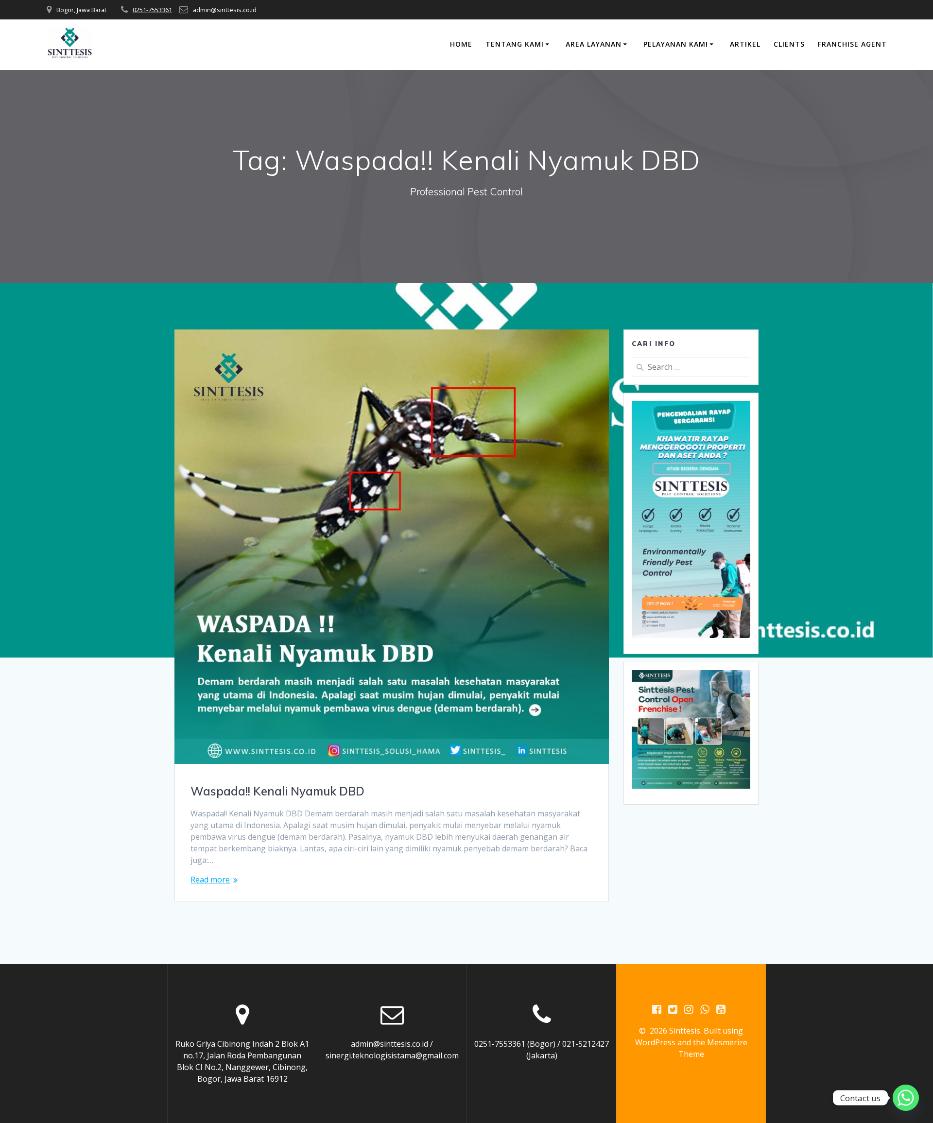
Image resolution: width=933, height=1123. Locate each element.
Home (461, 44)
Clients (789, 44)
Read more (210, 879)
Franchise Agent (852, 44)
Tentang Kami (514, 44)
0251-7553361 (152, 9)
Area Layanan (594, 44)
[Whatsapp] (906, 1098)
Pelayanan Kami (675, 44)
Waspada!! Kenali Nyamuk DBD (277, 791)
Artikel (745, 44)
